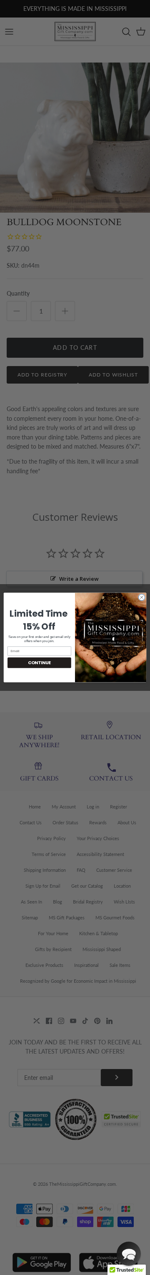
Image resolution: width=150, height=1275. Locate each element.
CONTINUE (39, 662)
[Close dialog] (141, 597)
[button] (129, 1254)
